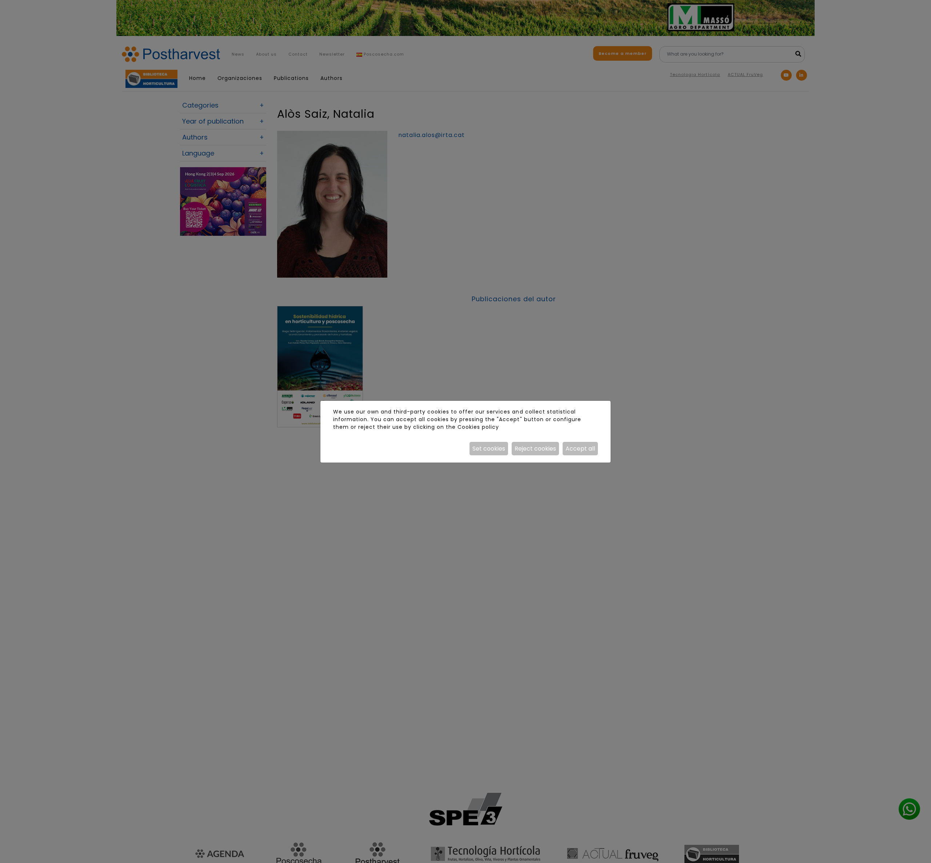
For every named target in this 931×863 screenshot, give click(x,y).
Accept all (580, 448)
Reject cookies (535, 448)
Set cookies (488, 448)
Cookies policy (478, 427)
